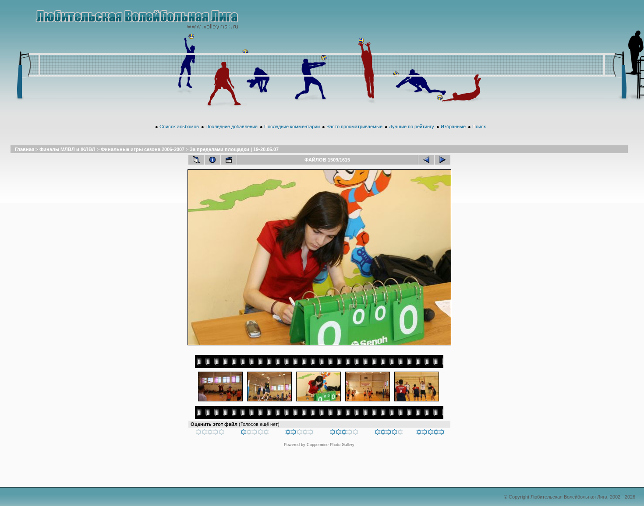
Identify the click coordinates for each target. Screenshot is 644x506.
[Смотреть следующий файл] (442, 160)
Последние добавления (231, 126)
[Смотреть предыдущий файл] (426, 160)
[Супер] (430, 433)
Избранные (453, 126)
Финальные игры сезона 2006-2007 (142, 149)
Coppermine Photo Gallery (330, 445)
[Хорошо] (344, 433)
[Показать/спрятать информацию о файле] (212, 160)
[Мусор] (210, 433)
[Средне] (299, 433)
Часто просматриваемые (354, 126)
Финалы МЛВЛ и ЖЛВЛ (67, 149)
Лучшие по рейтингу (411, 126)
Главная (24, 149)
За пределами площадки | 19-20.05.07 (234, 149)
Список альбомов (179, 126)
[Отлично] (389, 433)
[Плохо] (255, 433)
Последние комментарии (292, 126)
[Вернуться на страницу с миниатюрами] (196, 160)
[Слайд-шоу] (229, 160)
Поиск (479, 126)
